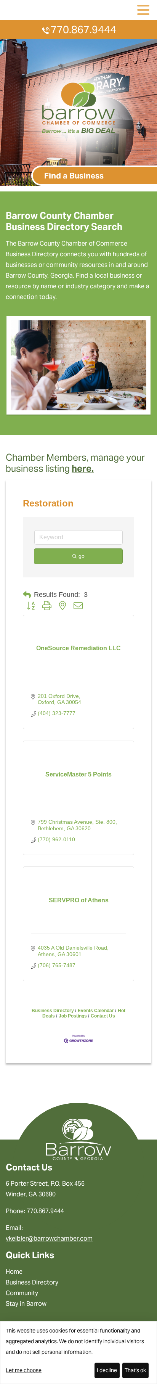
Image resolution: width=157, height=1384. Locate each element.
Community (22, 1293)
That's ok (135, 1370)
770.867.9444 (83, 29)
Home (14, 1272)
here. (83, 468)
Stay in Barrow (26, 1304)
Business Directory (53, 1010)
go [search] (81, 556)
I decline (107, 1370)
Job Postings (73, 1016)
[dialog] (78, 1352)
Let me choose (24, 1370)
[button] (27, 595)
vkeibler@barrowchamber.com (49, 1239)
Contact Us (103, 1016)
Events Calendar (96, 1010)
